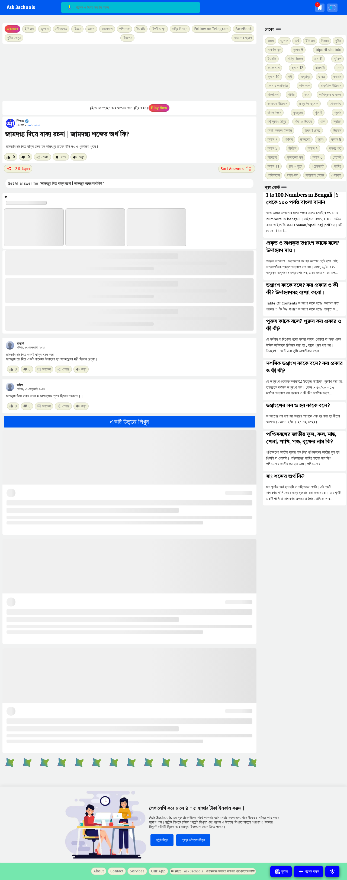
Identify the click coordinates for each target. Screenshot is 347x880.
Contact (116, 871)
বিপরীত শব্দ (158, 29)
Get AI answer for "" (57, 183)
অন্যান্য (305, 76)
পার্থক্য (288, 139)
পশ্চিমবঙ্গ (124, 29)
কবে (306, 94)
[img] (319, 7)
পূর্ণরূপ (337, 58)
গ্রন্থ (320, 139)
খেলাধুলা (336, 175)
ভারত (321, 76)
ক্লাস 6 (318, 157)
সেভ (63, 157)
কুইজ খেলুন (14, 38)
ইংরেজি (140, 29)
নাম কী (318, 58)
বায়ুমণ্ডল (292, 175)
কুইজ (338, 41)
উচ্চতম (337, 130)
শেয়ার (45, 157)
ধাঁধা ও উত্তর (303, 121)
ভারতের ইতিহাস (277, 103)
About (99, 871)
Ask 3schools (21, 7)
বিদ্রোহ (272, 157)
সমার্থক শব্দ (274, 50)
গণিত (291, 94)
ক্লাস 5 (272, 148)
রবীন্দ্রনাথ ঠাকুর (277, 121)
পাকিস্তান (274, 175)
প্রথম (337, 112)
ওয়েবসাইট (317, 166)
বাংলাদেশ (273, 94)
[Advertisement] (129, 72)
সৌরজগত (335, 103)
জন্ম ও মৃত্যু (295, 166)
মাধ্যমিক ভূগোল (308, 103)
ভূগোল (284, 41)
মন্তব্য (46, 369)
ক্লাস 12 (297, 67)
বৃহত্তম (298, 112)
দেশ (339, 67)
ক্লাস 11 (273, 166)
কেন (322, 121)
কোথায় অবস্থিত (278, 85)
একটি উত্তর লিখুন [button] (129, 422)
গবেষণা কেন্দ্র (312, 130)
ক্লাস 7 (272, 139)
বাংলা (271, 41)
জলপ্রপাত (335, 148)
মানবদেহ (305, 139)
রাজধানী (320, 67)
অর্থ (297, 41)
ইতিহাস (310, 41)
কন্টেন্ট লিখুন (162, 840)
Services (137, 871)
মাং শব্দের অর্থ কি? (285, 476)
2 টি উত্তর (22, 168)
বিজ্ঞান (325, 41)
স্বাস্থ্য (337, 121)
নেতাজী (337, 157)
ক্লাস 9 (298, 50)
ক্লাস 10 (273, 76)
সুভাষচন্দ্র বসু (295, 157)
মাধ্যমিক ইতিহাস (331, 85)
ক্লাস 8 (336, 139)
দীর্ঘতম (292, 148)
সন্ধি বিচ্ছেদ (179, 29)
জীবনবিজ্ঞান (274, 112)
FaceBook (243, 29)
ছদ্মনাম (337, 76)
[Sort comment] (236, 169)
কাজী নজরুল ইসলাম (280, 130)
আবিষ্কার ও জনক (330, 94)
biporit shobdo (328, 50)
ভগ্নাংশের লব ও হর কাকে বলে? (298, 405)
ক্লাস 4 (313, 148)
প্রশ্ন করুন (311, 871)
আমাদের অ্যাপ (243, 38)
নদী (290, 76)
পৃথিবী (318, 112)
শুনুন (81, 157)
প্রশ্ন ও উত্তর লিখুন (193, 840)
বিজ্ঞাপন (127, 38)
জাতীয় (337, 166)
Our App (158, 871)
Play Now (159, 108)
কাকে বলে (273, 67)
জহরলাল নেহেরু (315, 175)
